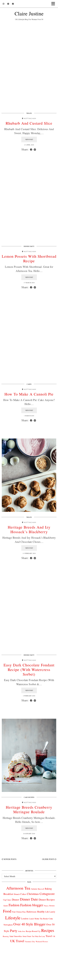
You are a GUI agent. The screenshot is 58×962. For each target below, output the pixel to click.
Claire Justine (29, 13)
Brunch (17, 894)
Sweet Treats (27, 936)
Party (13, 930)
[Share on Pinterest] (35, 149)
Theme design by (29, 959)
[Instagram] (3, 4)
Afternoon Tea (18, 888)
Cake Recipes (29, 797)
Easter (6, 906)
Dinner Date (29, 899)
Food (7, 911)
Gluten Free (21, 911)
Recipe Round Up (33, 931)
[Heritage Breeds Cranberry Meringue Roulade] (29, 755)
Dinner (15, 899)
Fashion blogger (31, 905)
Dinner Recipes (47, 899)
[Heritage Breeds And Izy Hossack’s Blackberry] (29, 475)
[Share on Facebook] (31, 149)
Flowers (52, 906)
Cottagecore (47, 894)
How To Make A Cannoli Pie (29, 394)
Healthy (41, 911)
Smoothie (18, 936)
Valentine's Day (30, 942)
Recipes (47, 930)
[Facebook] (13, 4)
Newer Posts (9, 859)
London (24, 918)
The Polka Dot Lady (38, 936)
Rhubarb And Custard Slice (29, 123)
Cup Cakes (7, 900)
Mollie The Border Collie (44, 918)
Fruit (13, 912)
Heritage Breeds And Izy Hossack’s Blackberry (29, 529)
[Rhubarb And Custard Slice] (29, 71)
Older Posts (48, 859)
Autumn (34, 889)
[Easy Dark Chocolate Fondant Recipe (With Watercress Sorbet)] (29, 613)
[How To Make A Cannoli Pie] (29, 342)
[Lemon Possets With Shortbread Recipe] (29, 204)
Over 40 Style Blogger (29, 924)
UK (54, 936)
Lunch (31, 918)
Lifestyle (12, 918)
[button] (54, 3)
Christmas (33, 894)
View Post (29, 139)
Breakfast (8, 894)
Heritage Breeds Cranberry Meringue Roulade (29, 809)
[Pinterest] (8, 4)
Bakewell (41, 889)
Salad (11, 936)
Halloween (31, 911)
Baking (48, 888)
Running (6, 936)
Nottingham (8, 924)
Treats (29, 113)
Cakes (29, 384)
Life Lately (50, 911)
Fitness (46, 906)
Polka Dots (21, 931)
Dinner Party (29, 246)
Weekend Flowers (42, 941)
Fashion (14, 905)
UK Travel (17, 941)
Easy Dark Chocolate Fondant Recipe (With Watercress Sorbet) (29, 669)
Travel (49, 936)
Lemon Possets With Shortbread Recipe (29, 258)
